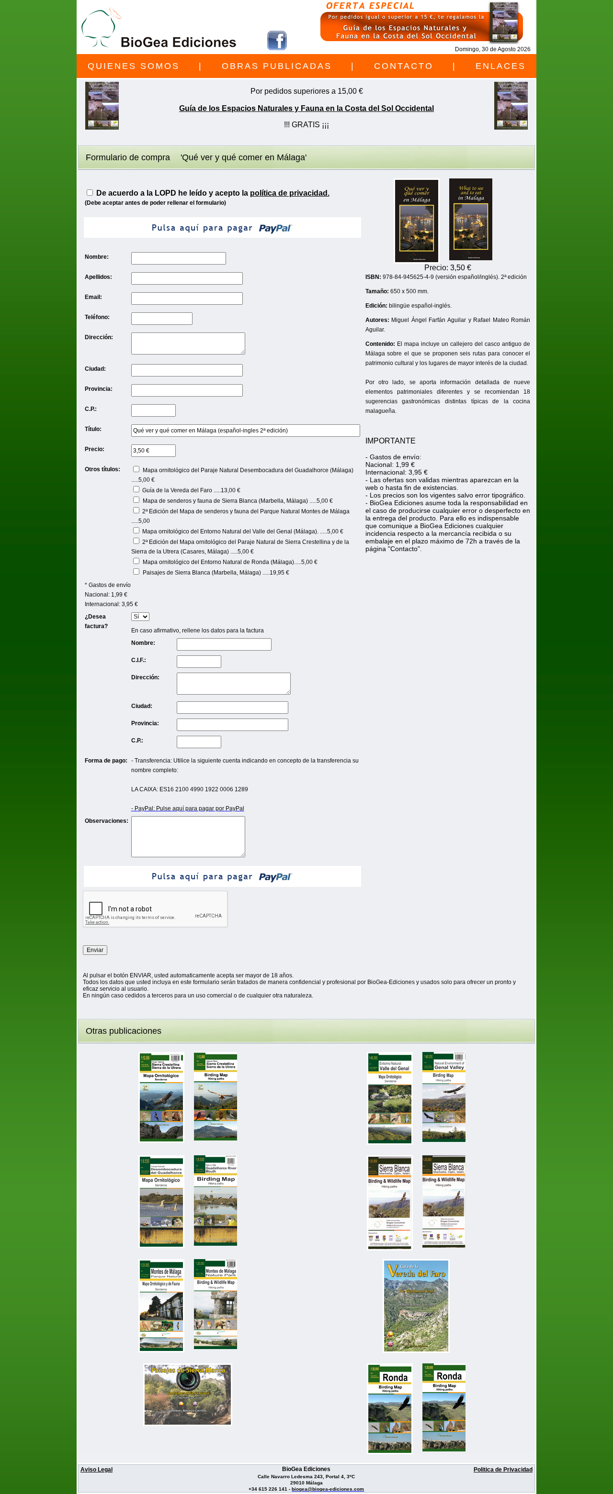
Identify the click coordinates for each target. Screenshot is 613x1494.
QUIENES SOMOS (134, 66)
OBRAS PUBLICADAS (277, 66)
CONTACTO (403, 66)
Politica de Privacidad (503, 1469)
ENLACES (501, 66)
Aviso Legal (96, 1469)
